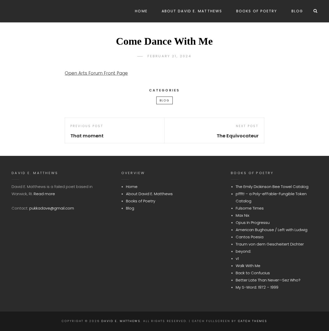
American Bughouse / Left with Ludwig (271, 229)
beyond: (243, 251)
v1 (237, 258)
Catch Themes (252, 321)
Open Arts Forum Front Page (96, 73)
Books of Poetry (256, 11)
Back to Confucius (253, 273)
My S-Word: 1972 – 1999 (257, 287)
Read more (44, 193)
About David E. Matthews (192, 11)
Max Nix (242, 215)
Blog (297, 11)
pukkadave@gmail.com (51, 208)
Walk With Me (248, 265)
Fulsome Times (250, 208)
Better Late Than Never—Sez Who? (268, 280)
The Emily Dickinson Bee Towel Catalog (272, 186)
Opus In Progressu (253, 222)
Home (141, 11)
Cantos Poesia (249, 237)
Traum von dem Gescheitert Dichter (270, 244)
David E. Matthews (121, 321)
